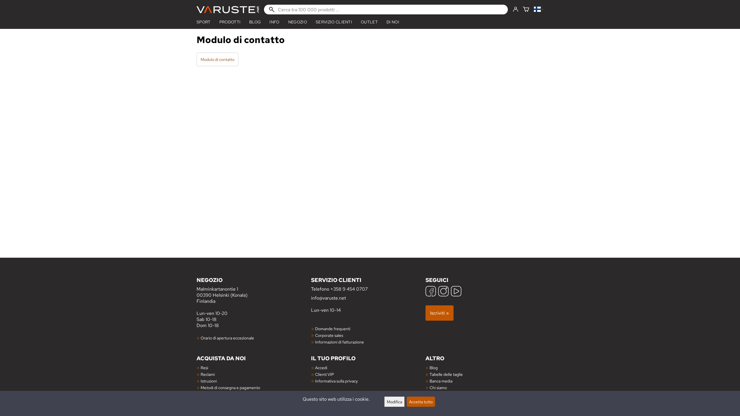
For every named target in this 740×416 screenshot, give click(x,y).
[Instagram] (443, 292)
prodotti (230, 22)
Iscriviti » (439, 313)
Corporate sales (329, 335)
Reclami (208, 374)
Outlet (369, 22)
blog (255, 22)
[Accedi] (515, 9)
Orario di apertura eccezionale (227, 338)
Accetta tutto (421, 401)
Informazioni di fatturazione (339, 342)
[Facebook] (431, 292)
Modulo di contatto (217, 59)
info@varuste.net (328, 298)
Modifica (394, 401)
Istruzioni (209, 381)
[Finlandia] (538, 9)
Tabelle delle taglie (446, 374)
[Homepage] (228, 9)
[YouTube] (456, 292)
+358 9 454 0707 (349, 289)
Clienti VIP (324, 374)
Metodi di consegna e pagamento (230, 387)
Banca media (441, 381)
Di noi (392, 22)
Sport (204, 22)
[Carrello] (526, 9)
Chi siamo (438, 387)
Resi (204, 367)
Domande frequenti (332, 328)
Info (274, 22)
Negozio (297, 22)
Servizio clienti (334, 22)
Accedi (321, 367)
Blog (434, 367)
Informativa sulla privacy (336, 381)
